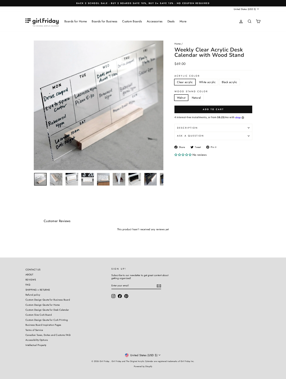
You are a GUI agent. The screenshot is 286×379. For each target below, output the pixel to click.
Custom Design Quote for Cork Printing (46, 320)
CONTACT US (32, 269)
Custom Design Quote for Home (42, 305)
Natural (196, 98)
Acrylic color (187, 75)
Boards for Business (104, 21)
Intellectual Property (35, 345)
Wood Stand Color (191, 91)
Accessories (155, 21)
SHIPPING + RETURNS (37, 289)
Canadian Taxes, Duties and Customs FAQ (47, 335)
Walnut (181, 98)
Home (177, 43)
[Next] (158, 105)
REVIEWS (30, 279)
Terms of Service (34, 330)
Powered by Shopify (143, 366)
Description (187, 127)
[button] (183, 155)
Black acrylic (229, 82)
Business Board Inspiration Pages (43, 325)
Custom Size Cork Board (38, 314)
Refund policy (32, 294)
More (183, 21)
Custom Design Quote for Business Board (47, 299)
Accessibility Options (36, 340)
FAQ (27, 284)
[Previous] (38, 105)
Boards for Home (75, 21)
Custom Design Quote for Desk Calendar (47, 309)
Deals (171, 21)
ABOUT (29, 274)
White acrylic (207, 82)
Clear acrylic (185, 82)
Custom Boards (132, 21)
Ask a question (190, 135)
